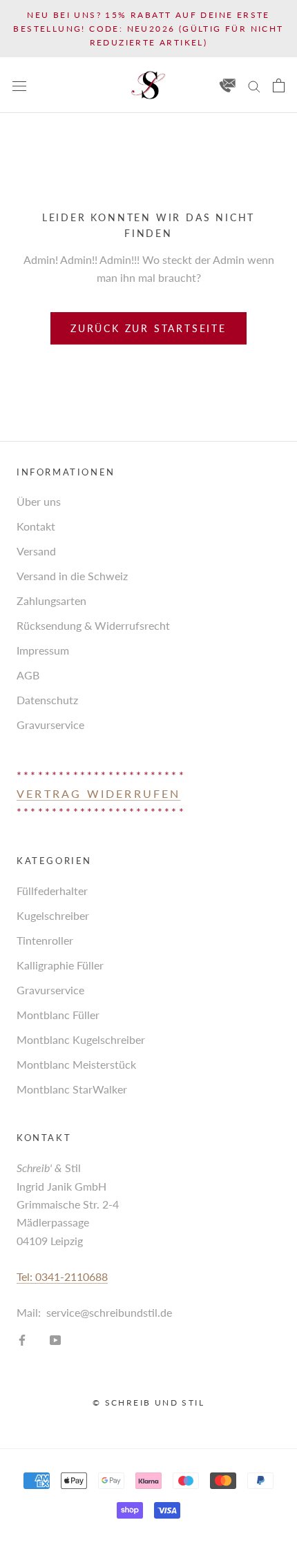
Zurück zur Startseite (148, 328)
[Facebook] (22, 1339)
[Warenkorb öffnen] (279, 85)
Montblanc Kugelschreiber (81, 1039)
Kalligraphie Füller (60, 965)
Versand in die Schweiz (72, 575)
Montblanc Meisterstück (76, 1064)
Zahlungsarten (51, 600)
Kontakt (36, 526)
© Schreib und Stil (148, 1402)
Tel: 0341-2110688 (62, 1276)
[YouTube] (55, 1339)
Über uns (39, 501)
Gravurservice (50, 724)
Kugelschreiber (53, 915)
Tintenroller (45, 940)
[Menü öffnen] (19, 85)
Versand (36, 550)
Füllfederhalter (52, 890)
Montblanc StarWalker (72, 1089)
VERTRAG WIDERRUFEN (99, 793)
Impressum (43, 650)
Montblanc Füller (58, 1014)
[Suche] (254, 85)
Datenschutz (47, 699)
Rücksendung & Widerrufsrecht (93, 625)
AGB (28, 674)
